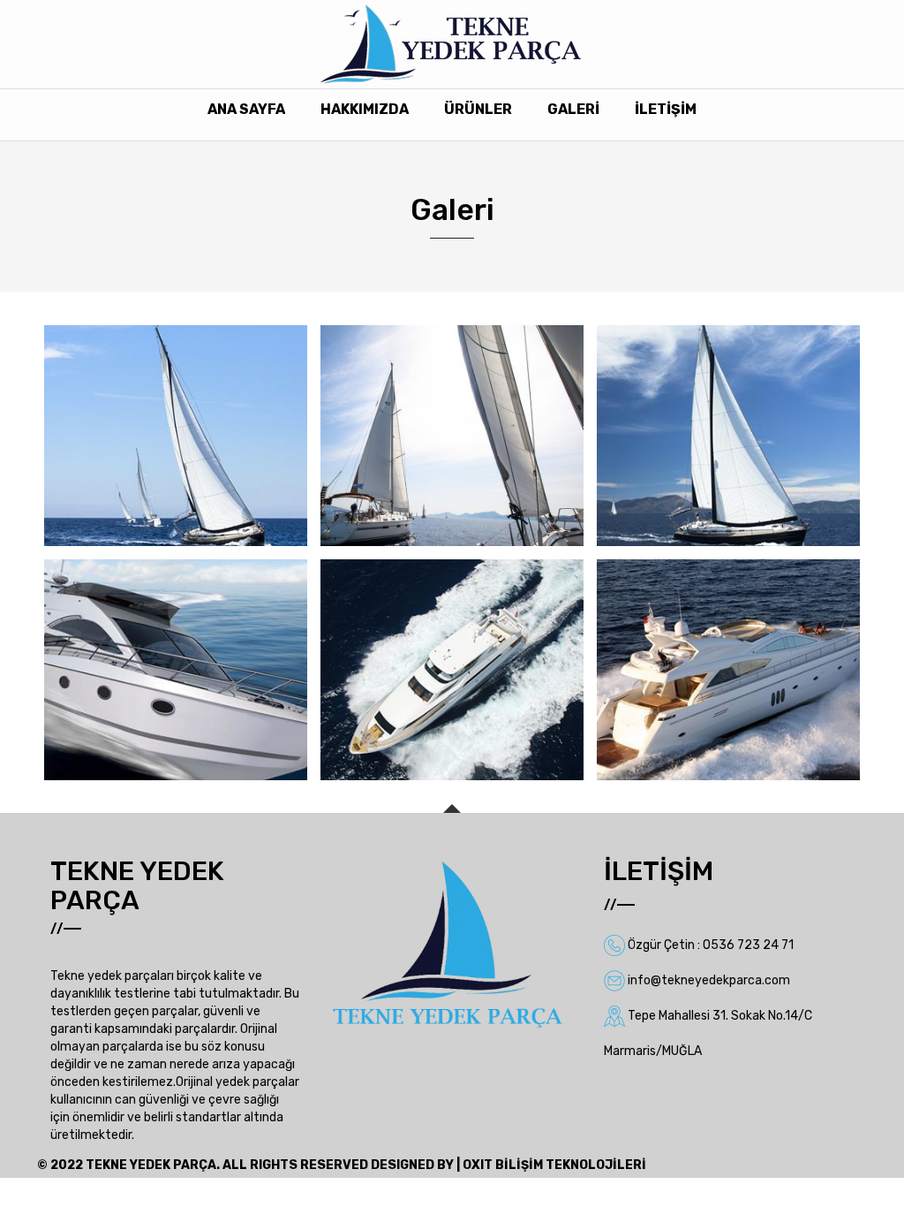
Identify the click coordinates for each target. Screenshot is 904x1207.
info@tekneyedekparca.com (709, 980)
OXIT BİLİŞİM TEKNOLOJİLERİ (554, 1165)
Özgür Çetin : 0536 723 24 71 (711, 945)
